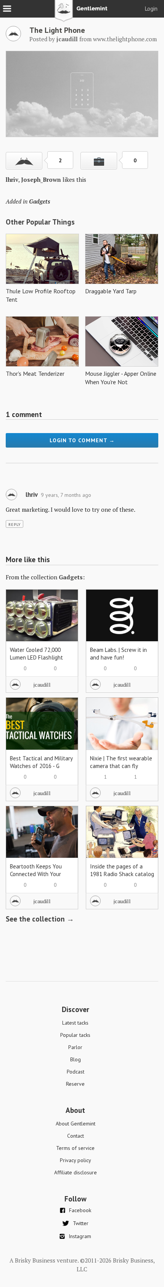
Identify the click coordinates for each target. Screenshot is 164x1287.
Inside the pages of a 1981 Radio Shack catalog (122, 870)
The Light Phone (57, 30)
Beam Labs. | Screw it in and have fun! (118, 653)
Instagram (80, 1236)
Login (151, 8)
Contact (75, 1135)
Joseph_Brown (41, 179)
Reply (14, 524)
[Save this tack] (98, 161)
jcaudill (42, 684)
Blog (75, 1059)
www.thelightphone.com (125, 39)
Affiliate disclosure (75, 1172)
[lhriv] (11, 498)
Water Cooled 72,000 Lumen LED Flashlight (36, 653)
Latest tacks (75, 1022)
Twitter (80, 1223)
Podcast (75, 1071)
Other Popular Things (40, 221)
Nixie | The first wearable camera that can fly (121, 762)
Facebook (80, 1210)
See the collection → (40, 918)
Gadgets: (72, 577)
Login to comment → (82, 440)
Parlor (75, 1047)
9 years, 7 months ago (66, 495)
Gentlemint (82, 13)
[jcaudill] (13, 39)
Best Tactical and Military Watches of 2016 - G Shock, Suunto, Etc (41, 766)
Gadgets (39, 201)
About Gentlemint (75, 1123)
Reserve (75, 1083)
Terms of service (75, 1148)
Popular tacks (75, 1035)
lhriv (12, 179)
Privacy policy (75, 1160)
